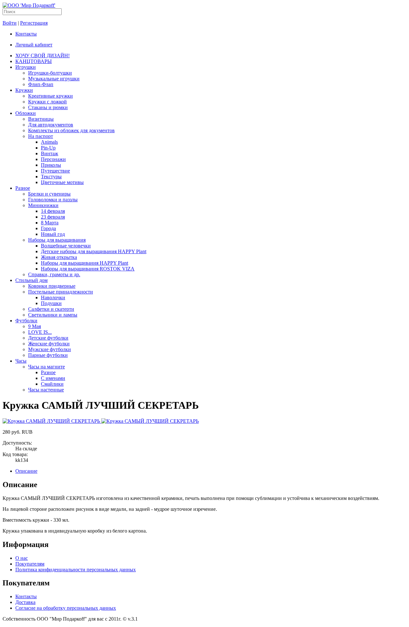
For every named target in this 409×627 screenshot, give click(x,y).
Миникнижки (43, 205)
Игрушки (25, 67)
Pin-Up (48, 147)
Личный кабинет (33, 44)
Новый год (53, 234)
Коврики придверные (51, 286)
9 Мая (34, 326)
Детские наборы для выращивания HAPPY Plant (93, 251)
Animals (49, 142)
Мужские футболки (49, 349)
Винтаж (49, 153)
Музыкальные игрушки (54, 78)
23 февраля (53, 217)
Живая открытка (59, 257)
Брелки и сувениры (49, 194)
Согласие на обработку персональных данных (65, 608)
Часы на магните (46, 366)
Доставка (25, 602)
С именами (53, 378)
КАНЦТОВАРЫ (33, 61)
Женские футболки (49, 343)
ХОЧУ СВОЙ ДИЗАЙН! (42, 55)
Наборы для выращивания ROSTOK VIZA (88, 268)
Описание (26, 471)
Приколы (51, 165)
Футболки (26, 320)
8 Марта (49, 222)
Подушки (51, 303)
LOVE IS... (40, 332)
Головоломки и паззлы (53, 199)
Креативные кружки (50, 96)
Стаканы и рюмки (48, 107)
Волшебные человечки (66, 245)
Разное (22, 188)
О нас (21, 558)
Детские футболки (48, 338)
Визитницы (41, 119)
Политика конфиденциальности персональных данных (75, 569)
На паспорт (40, 136)
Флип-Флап (40, 84)
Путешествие (55, 170)
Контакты (26, 33)
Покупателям (29, 564)
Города (48, 228)
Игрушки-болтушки (50, 73)
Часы (21, 361)
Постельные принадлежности (60, 291)
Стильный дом (31, 280)
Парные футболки (48, 355)
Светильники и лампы (52, 315)
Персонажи (53, 159)
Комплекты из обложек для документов (71, 130)
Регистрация (34, 23)
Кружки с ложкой (47, 101)
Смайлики (52, 384)
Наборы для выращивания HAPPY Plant (84, 263)
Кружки (24, 90)
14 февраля (53, 211)
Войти (10, 23)
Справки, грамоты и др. (54, 274)
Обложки (25, 113)
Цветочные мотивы (62, 182)
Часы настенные (46, 389)
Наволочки (53, 297)
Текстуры (51, 176)
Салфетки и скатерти (51, 309)
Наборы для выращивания (57, 240)
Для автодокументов (50, 124)
